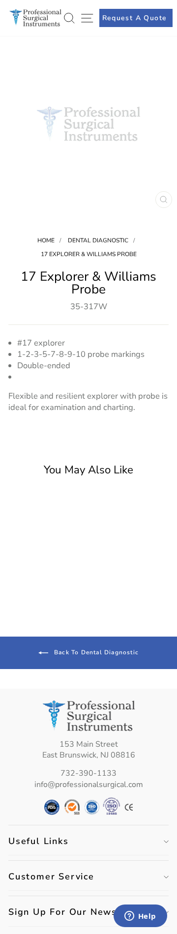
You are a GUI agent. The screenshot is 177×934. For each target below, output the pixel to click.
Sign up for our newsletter (77, 912)
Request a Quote (134, 18)
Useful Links (38, 841)
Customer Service (51, 876)
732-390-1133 (88, 773)
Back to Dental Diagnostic (95, 652)
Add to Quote (38, 598)
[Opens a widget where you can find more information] (140, 917)
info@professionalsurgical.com (88, 784)
